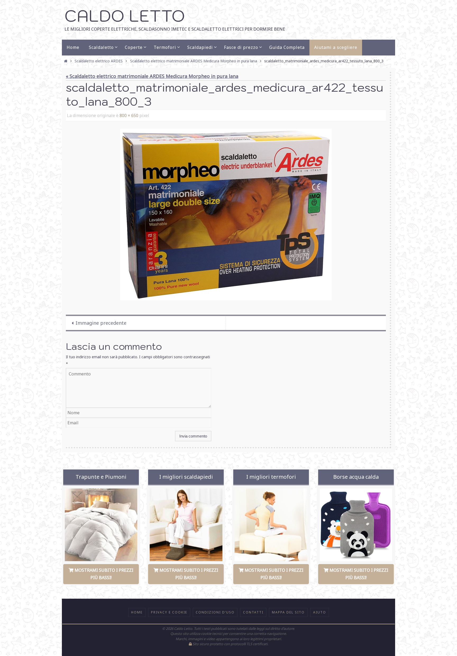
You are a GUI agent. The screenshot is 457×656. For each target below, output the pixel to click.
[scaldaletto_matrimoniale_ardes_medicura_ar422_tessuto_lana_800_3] (226, 214)
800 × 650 (129, 115)
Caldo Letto (125, 15)
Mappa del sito (288, 612)
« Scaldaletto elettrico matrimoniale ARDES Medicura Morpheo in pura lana (152, 76)
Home (137, 612)
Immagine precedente (101, 323)
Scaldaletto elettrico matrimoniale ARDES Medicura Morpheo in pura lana (193, 60)
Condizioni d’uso (215, 612)
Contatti (253, 612)
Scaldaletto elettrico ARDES (99, 60)
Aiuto (319, 612)
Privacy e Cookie (169, 612)
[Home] (65, 60)
